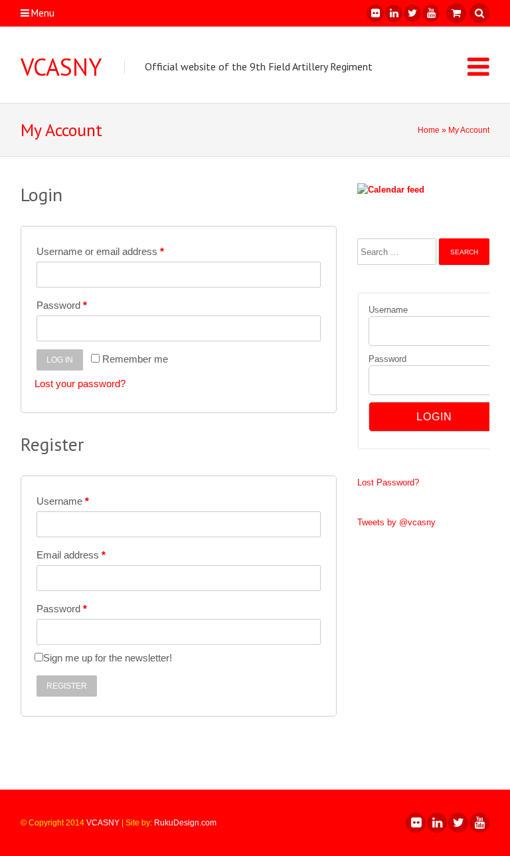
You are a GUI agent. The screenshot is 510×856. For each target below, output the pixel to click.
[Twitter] (411, 13)
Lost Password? (388, 482)
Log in (59, 360)
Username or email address (100, 251)
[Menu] (478, 66)
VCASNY (61, 67)
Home (429, 130)
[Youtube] (430, 13)
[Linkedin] (393, 13)
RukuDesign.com (185, 822)
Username (63, 501)
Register (66, 686)
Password (62, 305)
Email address (71, 554)
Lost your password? (80, 383)
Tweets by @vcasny (396, 522)
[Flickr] (374, 13)
